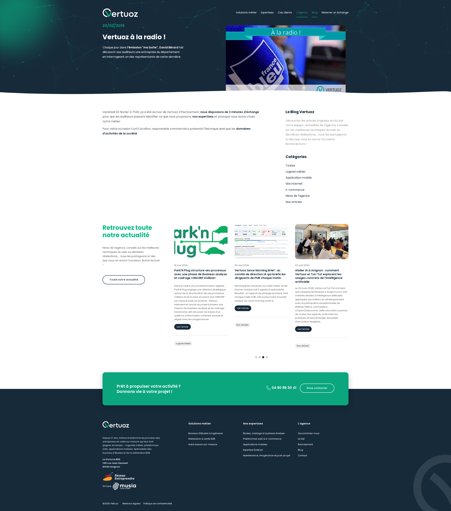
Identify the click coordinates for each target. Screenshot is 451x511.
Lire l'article (182, 308)
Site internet (294, 184)
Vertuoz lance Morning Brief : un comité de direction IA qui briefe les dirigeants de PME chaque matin (199, 274)
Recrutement (305, 444)
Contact (302, 455)
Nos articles (294, 202)
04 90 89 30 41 (283, 387)
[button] (256, 357)
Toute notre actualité (124, 279)
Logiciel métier (296, 172)
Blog (314, 12)
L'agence (302, 12)
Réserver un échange (335, 12)
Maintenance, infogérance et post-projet (266, 455)
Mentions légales (131, 503)
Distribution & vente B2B (201, 438)
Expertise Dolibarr (253, 449)
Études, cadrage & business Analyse (264, 433)
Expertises (267, 12)
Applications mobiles (255, 444)
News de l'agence (298, 196)
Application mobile (299, 178)
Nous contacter (317, 388)
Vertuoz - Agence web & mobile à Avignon (120, 12)
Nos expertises (253, 423)
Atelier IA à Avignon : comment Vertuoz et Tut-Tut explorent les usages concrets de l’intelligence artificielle (258, 276)
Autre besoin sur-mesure (202, 444)
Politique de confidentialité (157, 503)
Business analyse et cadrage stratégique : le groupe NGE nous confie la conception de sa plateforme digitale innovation (318, 276)
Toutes (290, 165)
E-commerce (295, 190)
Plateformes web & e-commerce (262, 438)
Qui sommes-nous (308, 433)
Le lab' (301, 438)
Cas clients (285, 12)
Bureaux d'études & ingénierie (205, 433)
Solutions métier (246, 12)
